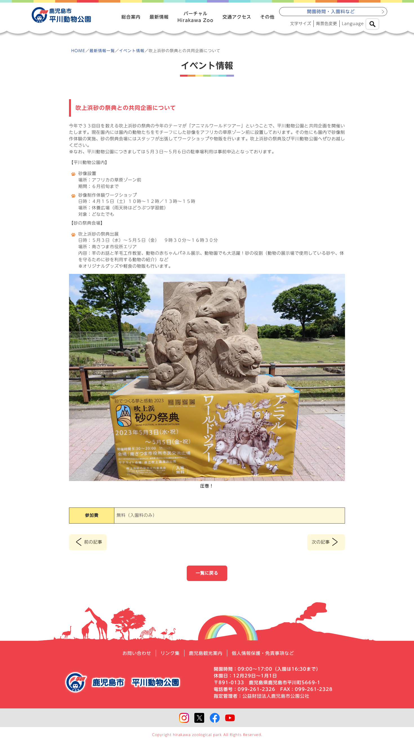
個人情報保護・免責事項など (263, 653)
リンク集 (170, 653)
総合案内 (131, 17)
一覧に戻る (207, 573)
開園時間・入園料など (331, 11)
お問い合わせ (137, 653)
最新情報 (159, 17)
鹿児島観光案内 (205, 653)
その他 (267, 17)
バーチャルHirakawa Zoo (195, 17)
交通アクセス (236, 17)
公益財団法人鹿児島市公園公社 (276, 696)
